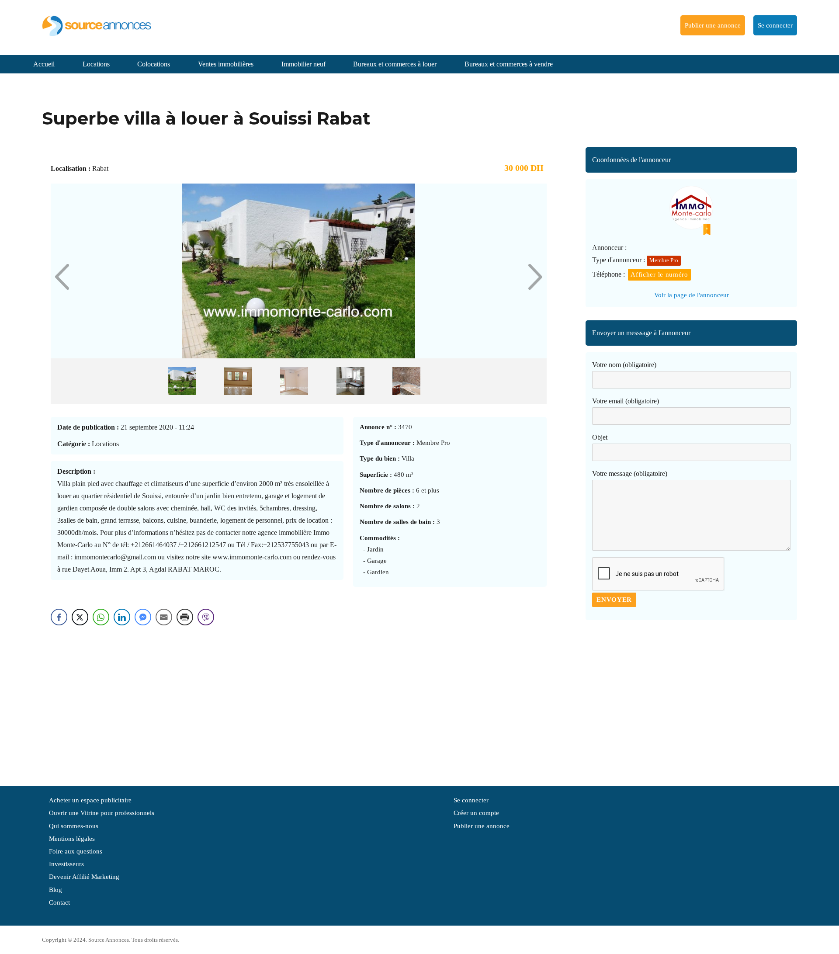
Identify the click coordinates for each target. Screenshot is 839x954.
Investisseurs (66, 863)
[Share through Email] (164, 617)
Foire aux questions (75, 851)
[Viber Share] (206, 617)
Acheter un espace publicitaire (90, 800)
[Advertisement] (691, 699)
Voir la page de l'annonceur (691, 294)
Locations (96, 64)
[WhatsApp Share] (101, 617)
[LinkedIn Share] (122, 617)
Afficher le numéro (659, 274)
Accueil (44, 64)
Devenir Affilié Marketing (84, 876)
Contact (59, 902)
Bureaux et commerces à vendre (509, 64)
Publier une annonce (713, 25)
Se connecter (775, 25)
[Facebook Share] (59, 617)
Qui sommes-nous (73, 825)
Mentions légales (72, 838)
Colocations (153, 64)
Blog (55, 889)
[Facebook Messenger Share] (143, 617)
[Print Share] (185, 617)
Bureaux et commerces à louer (395, 64)
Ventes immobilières (225, 64)
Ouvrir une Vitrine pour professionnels (101, 812)
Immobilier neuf (303, 64)
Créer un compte (476, 812)
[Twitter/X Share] (80, 617)
